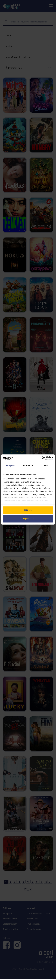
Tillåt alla (28, 510)
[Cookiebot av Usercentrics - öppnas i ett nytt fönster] (41, 458)
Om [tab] (46, 465)
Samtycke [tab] (10, 465)
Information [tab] (28, 465)
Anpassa (27, 519)
